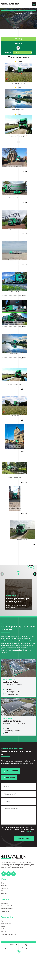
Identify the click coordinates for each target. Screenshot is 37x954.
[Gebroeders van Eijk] (10, 4)
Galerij (19, 39)
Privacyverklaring (27, 948)
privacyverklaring (29, 831)
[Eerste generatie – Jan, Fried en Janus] (18, 594)
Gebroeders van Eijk (21, 945)
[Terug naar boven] (35, 952)
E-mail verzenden (23, 838)
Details (19, 43)
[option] (18, 596)
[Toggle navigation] (34, 4)
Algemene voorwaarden (11, 948)
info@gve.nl (10, 777)
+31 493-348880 (12, 771)
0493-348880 (31, 13)
